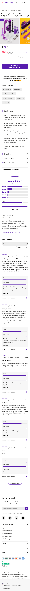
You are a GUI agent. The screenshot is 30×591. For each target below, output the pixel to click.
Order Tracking (6, 539)
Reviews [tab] (12, 173)
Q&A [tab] (18, 173)
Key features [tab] (8, 111)
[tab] (15, 531)
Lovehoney (15, 6)
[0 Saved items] (22, 3)
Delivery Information (7, 530)
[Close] (27, 582)
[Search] (16, 2)
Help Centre (5, 528)
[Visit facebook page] (3, 518)
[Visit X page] (10, 518)
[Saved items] (28, 16)
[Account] (19, 3)
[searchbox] (13, 243)
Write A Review (15, 176)
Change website (6, 588)
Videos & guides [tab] (9, 163)
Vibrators (12, 10)
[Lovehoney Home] (7, 3)
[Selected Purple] (5, 47)
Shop (3, 548)
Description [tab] (8, 154)
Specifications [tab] (9, 158)
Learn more (5, 59)
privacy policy (19, 513)
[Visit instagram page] (16, 518)
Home (3, 10)
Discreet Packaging (7, 533)
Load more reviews (15, 483)
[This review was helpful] (26, 298)
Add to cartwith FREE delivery (15, 66)
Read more (11, 323)
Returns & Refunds (7, 536)
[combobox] (22, 247)
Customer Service (7, 524)
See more (15, 209)
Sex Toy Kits (18, 10)
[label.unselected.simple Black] (2, 47)
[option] (10, 31)
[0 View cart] (25, 3)
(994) (27, 53)
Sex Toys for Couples (8, 94)
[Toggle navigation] (27, 3)
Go (26, 508)
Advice (4, 543)
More (3, 552)
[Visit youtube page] (23, 518)
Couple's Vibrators (7, 98)
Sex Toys (7, 10)
